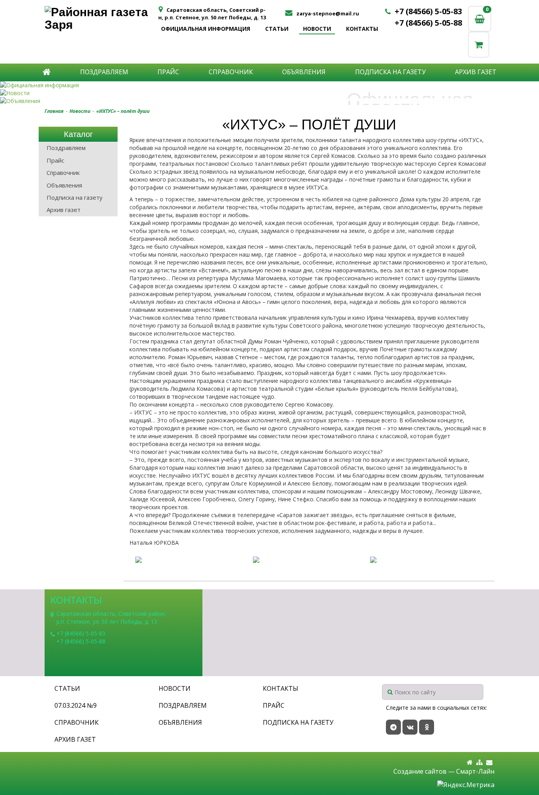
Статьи (276, 28)
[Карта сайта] (479, 762)
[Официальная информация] (269, 85)
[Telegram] (393, 727)
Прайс (168, 72)
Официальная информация (205, 28)
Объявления (304, 72)
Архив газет (475, 72)
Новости (317, 28)
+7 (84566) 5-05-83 (428, 11)
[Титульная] (470, 762)
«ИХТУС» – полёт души (123, 111)
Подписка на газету (390, 72)
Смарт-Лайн (475, 771)
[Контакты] (489, 762)
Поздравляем (104, 72)
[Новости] (269, 93)
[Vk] (409, 727)
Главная (54, 111)
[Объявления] (269, 101)
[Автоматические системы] (101, 18)
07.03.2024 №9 (75, 705)
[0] (478, 44)
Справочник (231, 72)
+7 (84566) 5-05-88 (428, 22)
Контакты (362, 28)
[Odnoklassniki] (426, 727)
